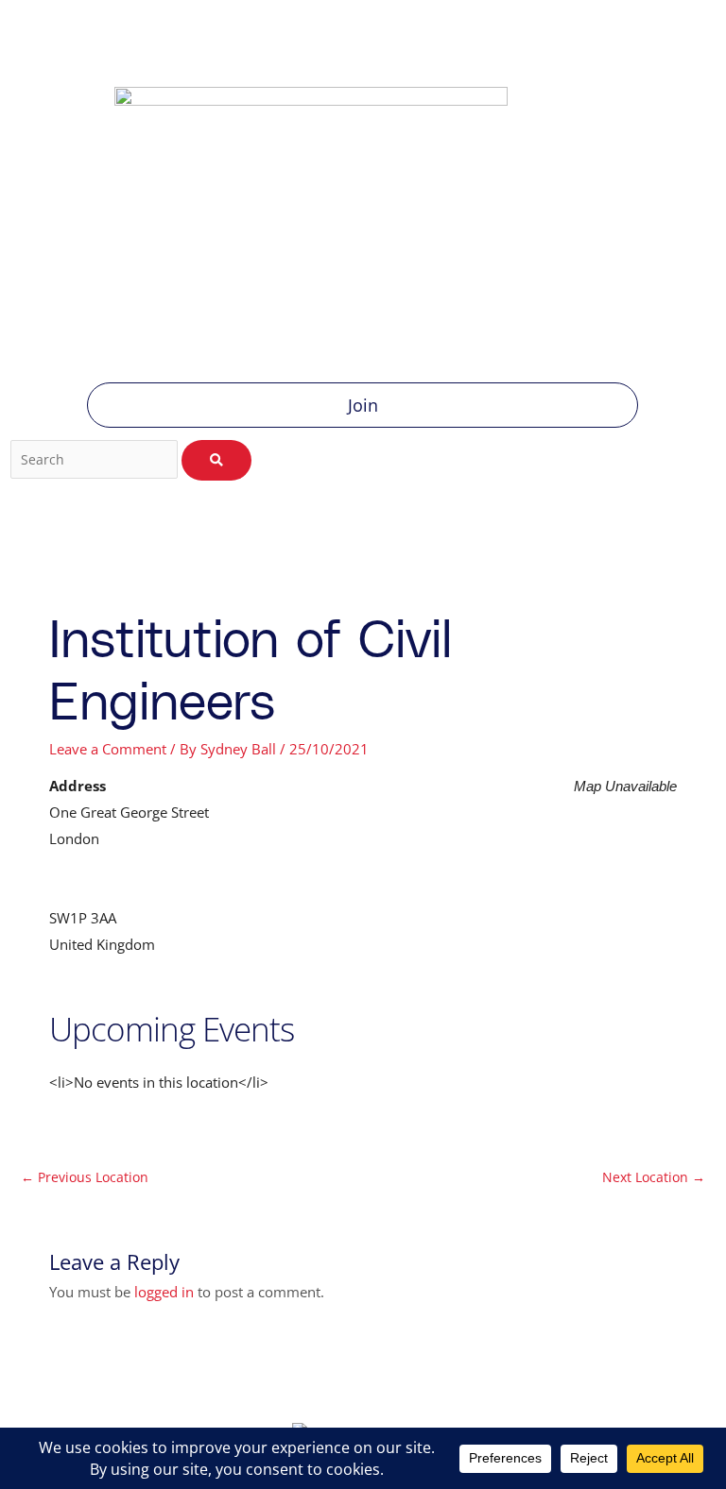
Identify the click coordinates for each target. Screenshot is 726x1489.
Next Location (653, 1177)
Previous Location (84, 1177)
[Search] (216, 460)
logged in (164, 1291)
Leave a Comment (107, 748)
